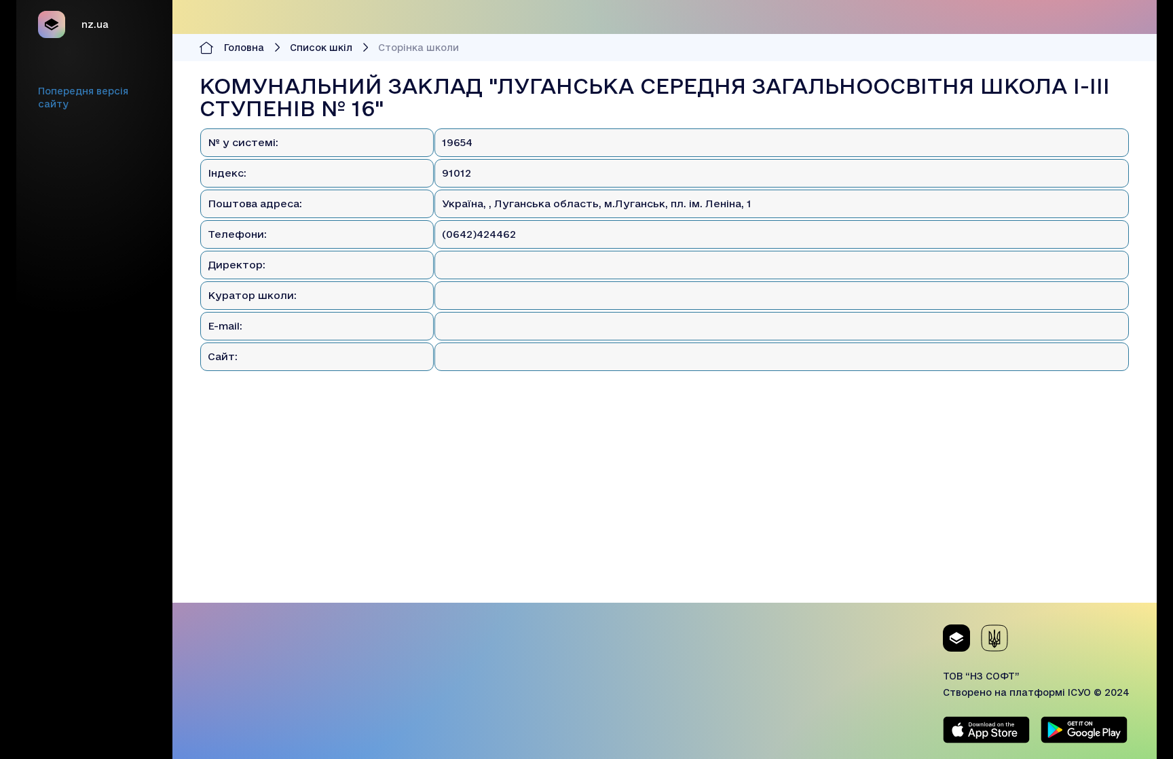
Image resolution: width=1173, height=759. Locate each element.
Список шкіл (321, 47)
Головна (244, 47)
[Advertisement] (664, 507)
